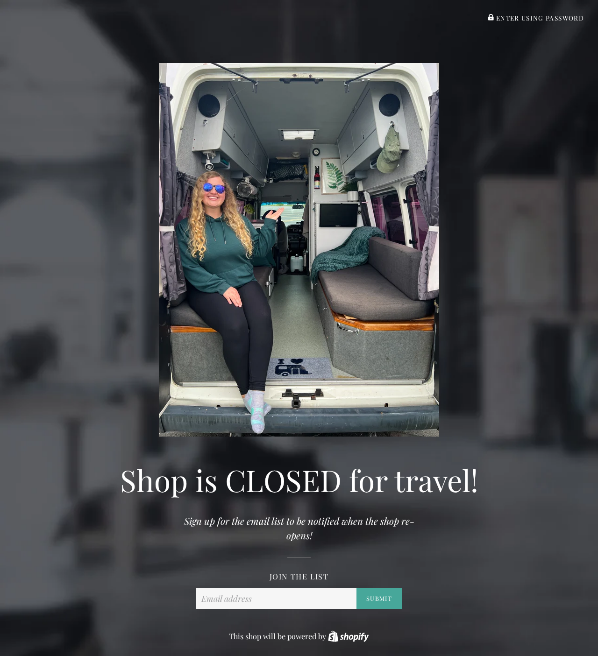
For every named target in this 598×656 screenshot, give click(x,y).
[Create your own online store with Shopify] (348, 636)
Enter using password (539, 18)
